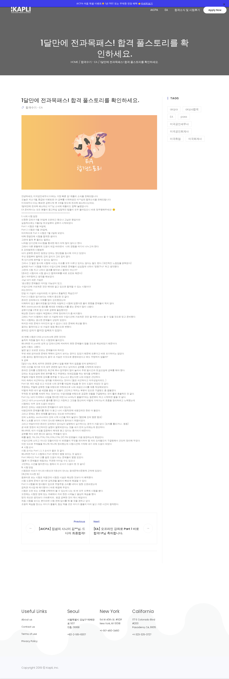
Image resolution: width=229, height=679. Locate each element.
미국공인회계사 (179, 131)
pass (184, 117)
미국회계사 (195, 139)
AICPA (154, 10)
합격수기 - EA (34, 107)
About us (26, 619)
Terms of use (29, 634)
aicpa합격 (191, 109)
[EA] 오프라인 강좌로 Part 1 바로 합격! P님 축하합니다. (116, 531)
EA (166, 10)
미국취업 (175, 139)
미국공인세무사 (179, 124)
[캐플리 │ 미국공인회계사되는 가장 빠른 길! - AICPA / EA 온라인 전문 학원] (24, 10)
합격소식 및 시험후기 (187, 10)
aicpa (174, 109)
